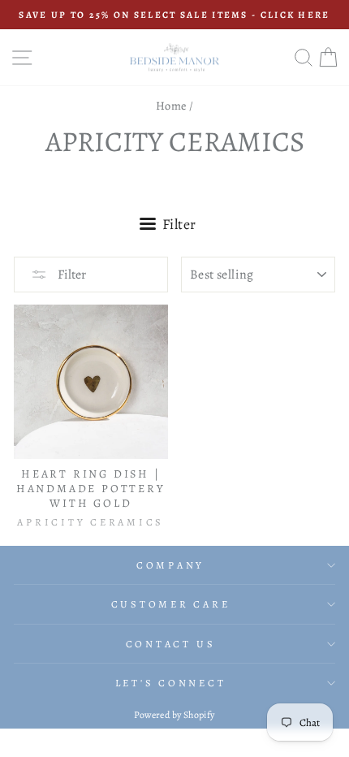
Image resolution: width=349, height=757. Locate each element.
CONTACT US (171, 644)
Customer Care (171, 604)
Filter (70, 274)
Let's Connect (170, 683)
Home (171, 105)
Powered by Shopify (174, 714)
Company (170, 565)
